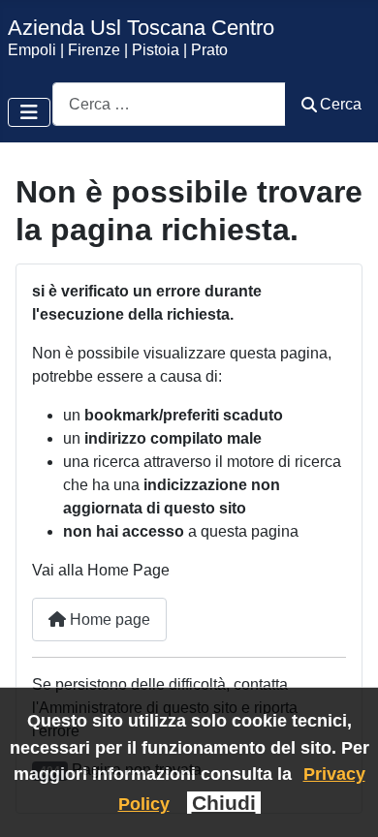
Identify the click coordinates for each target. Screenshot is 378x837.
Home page (108, 619)
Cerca (341, 104)
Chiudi (224, 802)
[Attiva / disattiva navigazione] (29, 112)
